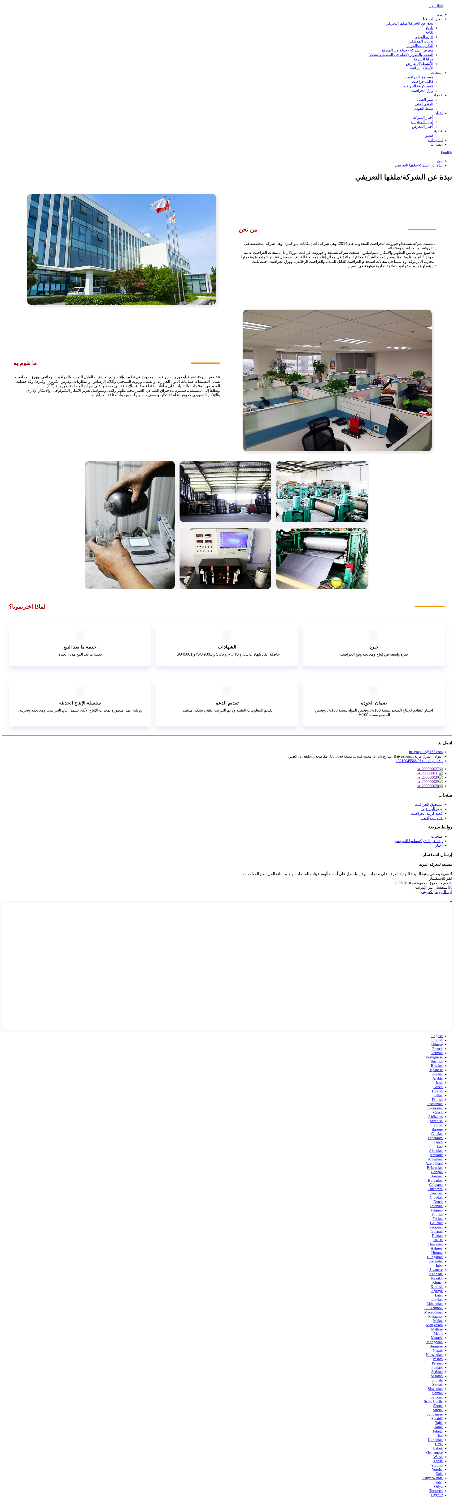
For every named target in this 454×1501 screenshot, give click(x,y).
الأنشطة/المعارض (419, 64)
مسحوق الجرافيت (419, 77)
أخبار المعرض (422, 126)
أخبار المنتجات (422, 122)
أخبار (439, 113)
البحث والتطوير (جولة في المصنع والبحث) (401, 55)
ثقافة (429, 32)
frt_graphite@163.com (426, 752)
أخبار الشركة (423, 117)
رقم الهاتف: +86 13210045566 (419, 761)
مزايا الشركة (423, 59)
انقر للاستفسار (440, 878)
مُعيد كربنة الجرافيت (417, 86)
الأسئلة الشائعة (421, 68)
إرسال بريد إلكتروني (436, 892)
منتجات (437, 73)
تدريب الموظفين (420, 41)
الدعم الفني (424, 104)
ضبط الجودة (423, 109)
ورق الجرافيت (422, 91)
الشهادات (435, 140)
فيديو (429, 135)
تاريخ (429, 28)
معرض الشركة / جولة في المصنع (407, 50)
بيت (440, 14)
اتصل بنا (436, 144)
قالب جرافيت (422, 82)
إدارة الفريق (424, 37)
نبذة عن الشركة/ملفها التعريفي (409, 23)
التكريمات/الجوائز (419, 46)
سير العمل (425, 100)
